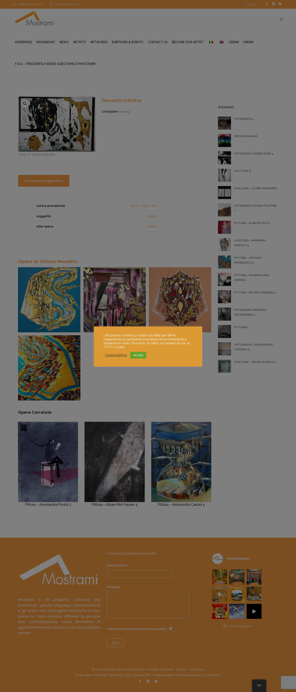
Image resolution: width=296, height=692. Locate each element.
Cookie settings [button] (116, 355)
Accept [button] (138, 355)
